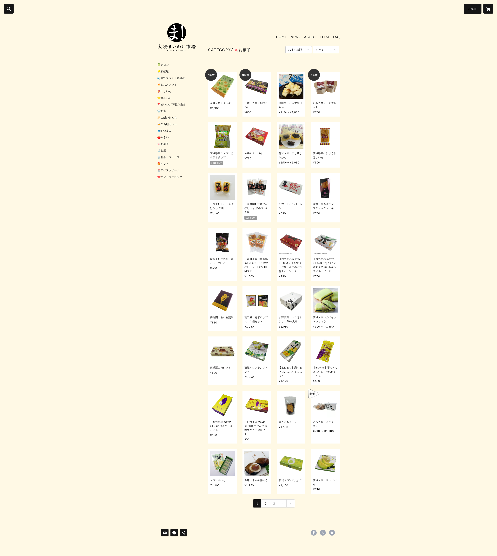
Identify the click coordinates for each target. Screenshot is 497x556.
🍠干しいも (164, 91)
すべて (320, 49)
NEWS (295, 37)
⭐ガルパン (164, 97)
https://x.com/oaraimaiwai (323, 533)
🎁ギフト (163, 163)
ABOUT (310, 37)
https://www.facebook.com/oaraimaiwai (314, 533)
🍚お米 (161, 111)
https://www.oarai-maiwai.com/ (332, 533)
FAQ (336, 37)
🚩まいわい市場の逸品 (171, 104)
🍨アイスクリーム (168, 170)
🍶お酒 (161, 150)
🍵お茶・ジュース (168, 157)
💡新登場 (163, 71)
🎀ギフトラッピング (169, 177)
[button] (472, 9)
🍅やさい (163, 137)
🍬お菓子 (163, 144)
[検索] (9, 9)
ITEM (324, 37)
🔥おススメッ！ (167, 84)
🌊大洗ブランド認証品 (171, 78)
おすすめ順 (295, 49)
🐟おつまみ (164, 130)
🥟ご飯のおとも (167, 117)
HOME (281, 37)
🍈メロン (163, 64)
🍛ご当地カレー (167, 124)
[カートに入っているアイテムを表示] (488, 9)
